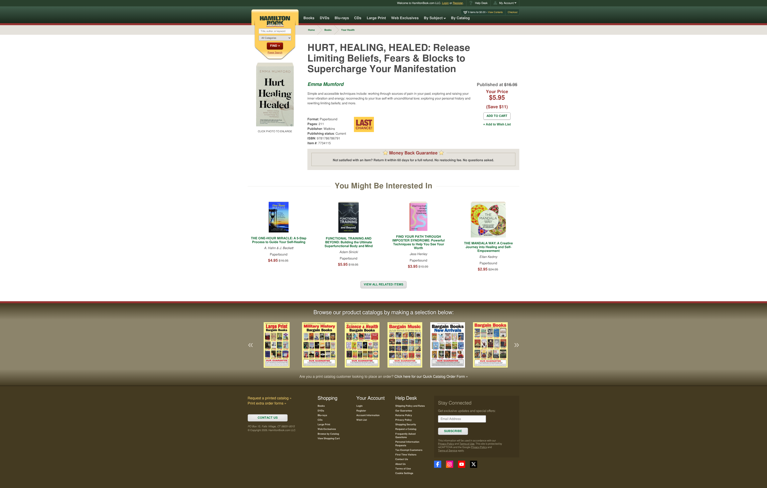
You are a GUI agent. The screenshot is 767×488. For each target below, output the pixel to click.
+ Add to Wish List (497, 124)
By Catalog (460, 18)
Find (273, 45)
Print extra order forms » (267, 403)
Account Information (368, 415)
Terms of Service (447, 450)
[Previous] (250, 345)
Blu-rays (342, 18)
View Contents (485, 12)
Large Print (376, 18)
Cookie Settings (404, 473)
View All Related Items (383, 284)
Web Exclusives (405, 18)
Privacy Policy (446, 444)
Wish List (361, 420)
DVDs (324, 18)
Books (308, 18)
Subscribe (453, 431)
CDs (357, 18)
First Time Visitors (405, 454)
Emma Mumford (325, 84)
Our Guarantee (403, 410)
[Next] (516, 345)
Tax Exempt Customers (408, 450)
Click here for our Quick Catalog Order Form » (431, 377)
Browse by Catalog (328, 434)
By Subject (433, 18)
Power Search (275, 52)
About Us (400, 464)
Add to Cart (497, 115)
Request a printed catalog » (269, 398)
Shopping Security (405, 424)
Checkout (512, 12)
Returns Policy (403, 415)
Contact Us (401, 459)
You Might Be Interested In (383, 186)
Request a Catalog (405, 429)
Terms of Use (466, 444)
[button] (505, 3)
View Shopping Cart (329, 438)
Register (458, 3)
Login (445, 3)
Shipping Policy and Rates (410, 406)
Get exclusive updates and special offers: (467, 410)
